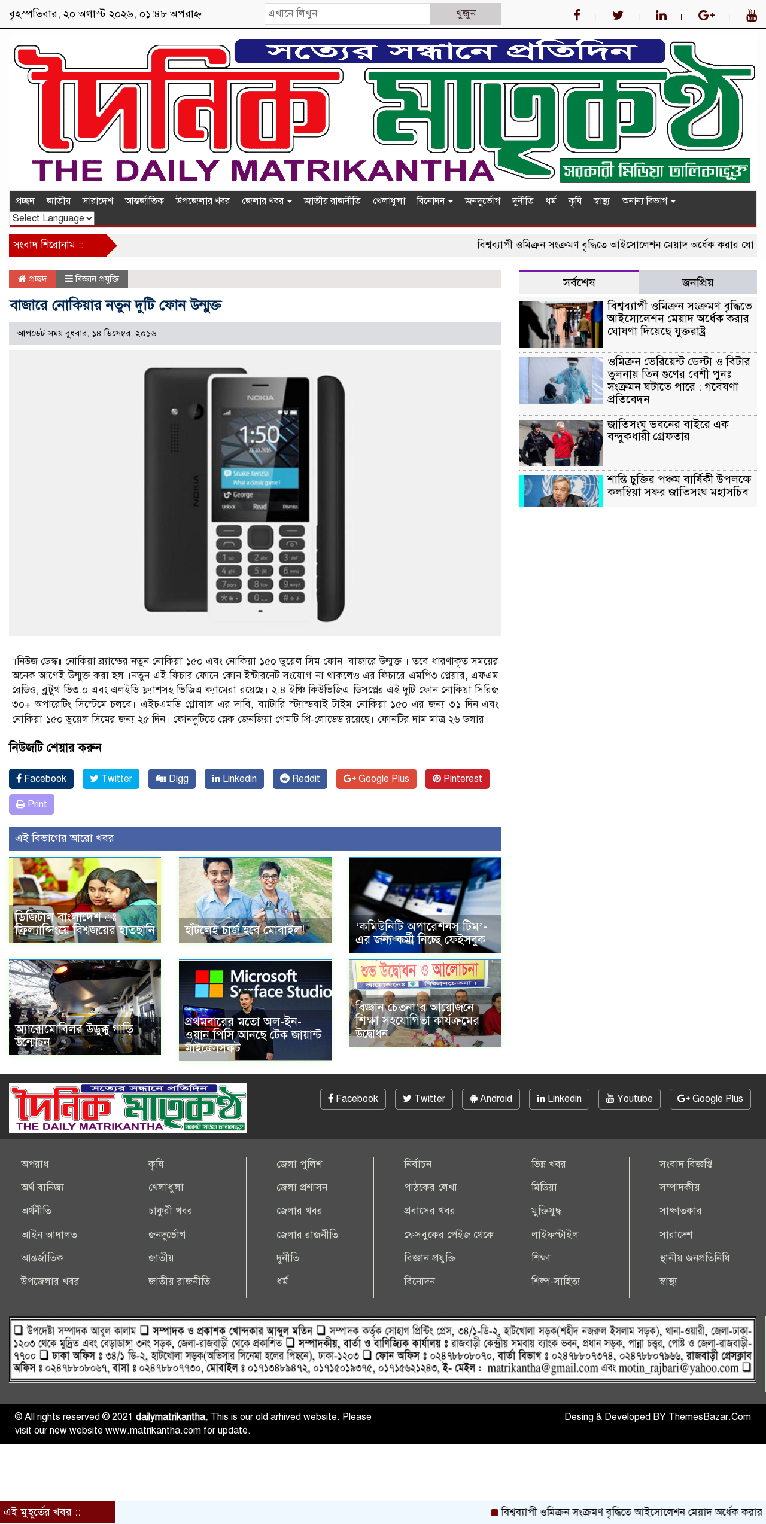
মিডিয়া (544, 1187)
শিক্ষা (541, 1258)
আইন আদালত (49, 1235)
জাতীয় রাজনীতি (332, 201)
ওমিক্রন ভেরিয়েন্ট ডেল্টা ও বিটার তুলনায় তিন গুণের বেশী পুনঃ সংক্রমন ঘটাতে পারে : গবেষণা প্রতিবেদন (678, 380)
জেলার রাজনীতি (307, 1235)
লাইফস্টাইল (555, 1235)
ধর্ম (551, 201)
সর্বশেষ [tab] (579, 282)
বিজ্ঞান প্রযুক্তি (97, 278)
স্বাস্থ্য (602, 201)
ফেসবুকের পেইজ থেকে (449, 1235)
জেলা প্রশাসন (301, 1187)
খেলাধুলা (389, 201)
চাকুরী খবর (170, 1211)
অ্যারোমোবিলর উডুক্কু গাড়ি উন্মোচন (74, 1036)
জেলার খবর (264, 201)
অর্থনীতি (36, 1211)
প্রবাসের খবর (429, 1211)
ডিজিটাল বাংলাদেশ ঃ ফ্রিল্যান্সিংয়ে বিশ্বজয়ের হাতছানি (85, 924)
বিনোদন (432, 201)
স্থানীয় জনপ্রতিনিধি (694, 1258)
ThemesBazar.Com (709, 1417)
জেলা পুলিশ (299, 1164)
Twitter (115, 779)
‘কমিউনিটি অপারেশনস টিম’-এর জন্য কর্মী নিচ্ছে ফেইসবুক (421, 933)
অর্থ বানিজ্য (42, 1187)
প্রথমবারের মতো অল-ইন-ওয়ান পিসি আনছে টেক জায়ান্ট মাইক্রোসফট (253, 1035)
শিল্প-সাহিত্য (555, 1281)
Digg (177, 779)
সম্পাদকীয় (679, 1187)
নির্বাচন (417, 1164)
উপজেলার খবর (203, 201)
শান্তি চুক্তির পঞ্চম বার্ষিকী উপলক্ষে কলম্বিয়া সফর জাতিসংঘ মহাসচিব (679, 486)
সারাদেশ (98, 201)
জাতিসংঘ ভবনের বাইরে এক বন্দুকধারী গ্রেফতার (668, 430)
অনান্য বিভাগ (646, 201)
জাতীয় (59, 201)
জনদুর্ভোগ (482, 201)
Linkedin (238, 779)
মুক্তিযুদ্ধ (546, 1211)
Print (36, 804)
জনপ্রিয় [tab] (698, 282)
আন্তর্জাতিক (144, 201)
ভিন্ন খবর (548, 1164)
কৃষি (575, 201)
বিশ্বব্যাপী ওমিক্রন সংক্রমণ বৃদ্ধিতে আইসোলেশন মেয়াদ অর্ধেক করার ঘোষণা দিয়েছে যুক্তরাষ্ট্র (679, 318)
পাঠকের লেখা (430, 1187)
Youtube (634, 1099)
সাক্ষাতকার (680, 1211)
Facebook (44, 779)
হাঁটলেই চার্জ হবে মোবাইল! (245, 930)
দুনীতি (523, 201)
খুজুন (466, 13)
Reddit (305, 779)
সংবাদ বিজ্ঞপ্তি (686, 1164)
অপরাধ (35, 1164)
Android (495, 1099)
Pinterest (461, 779)
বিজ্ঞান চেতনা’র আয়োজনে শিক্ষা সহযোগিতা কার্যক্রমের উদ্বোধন (417, 1020)
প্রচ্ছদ (25, 201)
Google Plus (382, 779)
